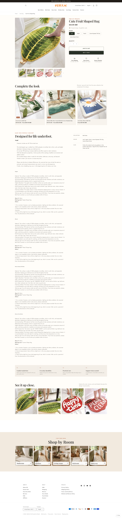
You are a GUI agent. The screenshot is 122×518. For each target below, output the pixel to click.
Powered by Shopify (36, 514)
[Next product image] (62, 42)
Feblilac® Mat (29, 514)
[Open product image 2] (49, 401)
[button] (25, 5)
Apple (78, 33)
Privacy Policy (65, 487)
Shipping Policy (65, 489)
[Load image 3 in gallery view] (40, 73)
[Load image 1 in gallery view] (22, 73)
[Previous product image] (17, 42)
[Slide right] (63, 73)
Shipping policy (65, 514)
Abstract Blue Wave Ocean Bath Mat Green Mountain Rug (59, 120)
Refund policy (44, 514)
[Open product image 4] (96, 401)
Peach (84, 33)
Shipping (44, 489)
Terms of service (58, 514)
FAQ (24, 496)
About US (25, 487)
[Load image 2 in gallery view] (31, 73)
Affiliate (25, 498)
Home (16, 13)
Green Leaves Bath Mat (21, 120)
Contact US (26, 489)
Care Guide (45, 493)
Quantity (71, 41)
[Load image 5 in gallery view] (58, 73)
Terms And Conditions (67, 491)
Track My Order (27, 491)
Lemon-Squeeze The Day (95, 33)
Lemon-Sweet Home (74, 37)
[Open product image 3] (72, 401)
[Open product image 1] (26, 401)
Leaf (72, 33)
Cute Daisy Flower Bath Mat (84, 120)
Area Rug (21, 13)
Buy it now (86, 52)
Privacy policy (50, 514)
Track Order (45, 496)
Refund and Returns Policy (68, 493)
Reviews (25, 493)
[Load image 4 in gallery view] (49, 73)
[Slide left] (16, 73)
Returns (44, 491)
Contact (44, 498)
